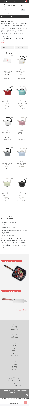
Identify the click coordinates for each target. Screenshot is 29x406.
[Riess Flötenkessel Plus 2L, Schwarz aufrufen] (21, 178)
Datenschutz (14, 334)
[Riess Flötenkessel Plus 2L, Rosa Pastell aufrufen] (21, 117)
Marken (6, 14)
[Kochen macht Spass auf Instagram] (27, 395)
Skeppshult (14, 350)
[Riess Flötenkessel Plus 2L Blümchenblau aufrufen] (7, 56)
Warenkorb (14, 367)
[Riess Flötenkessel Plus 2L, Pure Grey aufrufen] (7, 148)
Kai (14, 348)
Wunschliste (14, 366)
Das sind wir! (15, 326)
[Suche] (23, 10)
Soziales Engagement (14, 337)
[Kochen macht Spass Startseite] (2, 14)
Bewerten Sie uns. (14, 371)
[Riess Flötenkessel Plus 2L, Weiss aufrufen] (7, 117)
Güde (14, 345)
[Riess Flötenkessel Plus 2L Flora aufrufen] (21, 56)
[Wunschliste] (22, 1)
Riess (10, 14)
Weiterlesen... (4, 42)
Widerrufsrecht (14, 332)
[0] (25, 1)
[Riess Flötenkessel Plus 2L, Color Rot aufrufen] (7, 86)
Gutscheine (14, 364)
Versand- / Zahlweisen (15, 327)
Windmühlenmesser (14, 347)
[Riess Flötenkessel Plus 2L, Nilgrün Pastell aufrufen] (7, 178)
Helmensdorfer (14, 355)
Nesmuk (14, 352)
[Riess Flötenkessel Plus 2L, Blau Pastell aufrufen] (21, 148)
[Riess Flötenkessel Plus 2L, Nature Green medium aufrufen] (21, 86)
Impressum (14, 336)
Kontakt (14, 363)
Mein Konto (14, 369)
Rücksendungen (14, 329)
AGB (15, 331)
